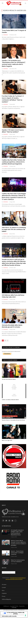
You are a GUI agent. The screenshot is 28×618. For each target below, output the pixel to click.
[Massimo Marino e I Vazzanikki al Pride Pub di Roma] (14, 411)
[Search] (25, 3)
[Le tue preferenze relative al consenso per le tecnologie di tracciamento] (25, 615)
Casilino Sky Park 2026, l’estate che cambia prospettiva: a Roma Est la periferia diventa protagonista (13, 162)
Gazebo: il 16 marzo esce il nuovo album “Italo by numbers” (13, 131)
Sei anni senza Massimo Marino (9, 379)
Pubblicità (4, 593)
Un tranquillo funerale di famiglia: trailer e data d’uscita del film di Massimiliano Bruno (17, 532)
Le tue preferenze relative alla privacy (15, 613)
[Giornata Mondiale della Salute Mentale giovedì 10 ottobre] (14, 316)
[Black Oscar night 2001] (14, 432)
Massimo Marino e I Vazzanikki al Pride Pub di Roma (13, 420)
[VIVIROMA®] (14, 3)
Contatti (4, 587)
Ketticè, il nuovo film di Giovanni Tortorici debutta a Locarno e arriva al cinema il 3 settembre (18, 543)
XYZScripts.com (21, 609)
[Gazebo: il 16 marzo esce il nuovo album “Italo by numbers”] (14, 121)
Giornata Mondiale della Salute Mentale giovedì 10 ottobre (12, 326)
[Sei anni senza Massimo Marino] (14, 370)
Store (3, 590)
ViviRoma (5, 34)
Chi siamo (4, 584)
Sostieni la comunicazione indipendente (11, 351)
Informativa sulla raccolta (9, 616)
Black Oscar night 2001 (7, 440)
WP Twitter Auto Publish (8, 609)
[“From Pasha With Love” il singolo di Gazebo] (14, 21)
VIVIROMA (14, 607)
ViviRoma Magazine (6, 599)
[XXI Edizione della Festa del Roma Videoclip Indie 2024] (14, 286)
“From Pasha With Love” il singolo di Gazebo (14, 31)
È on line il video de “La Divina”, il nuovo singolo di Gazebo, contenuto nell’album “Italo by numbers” (13, 99)
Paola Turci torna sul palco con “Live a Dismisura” (18, 561)
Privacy (3, 596)
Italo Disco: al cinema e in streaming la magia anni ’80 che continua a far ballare (14, 229)
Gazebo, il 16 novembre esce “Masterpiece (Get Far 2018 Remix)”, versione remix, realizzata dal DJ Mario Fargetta (14, 63)
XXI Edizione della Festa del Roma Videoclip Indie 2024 (13, 296)
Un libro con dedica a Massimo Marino (10, 400)
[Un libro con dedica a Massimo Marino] (14, 391)
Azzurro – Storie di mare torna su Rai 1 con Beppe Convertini (17, 552)
